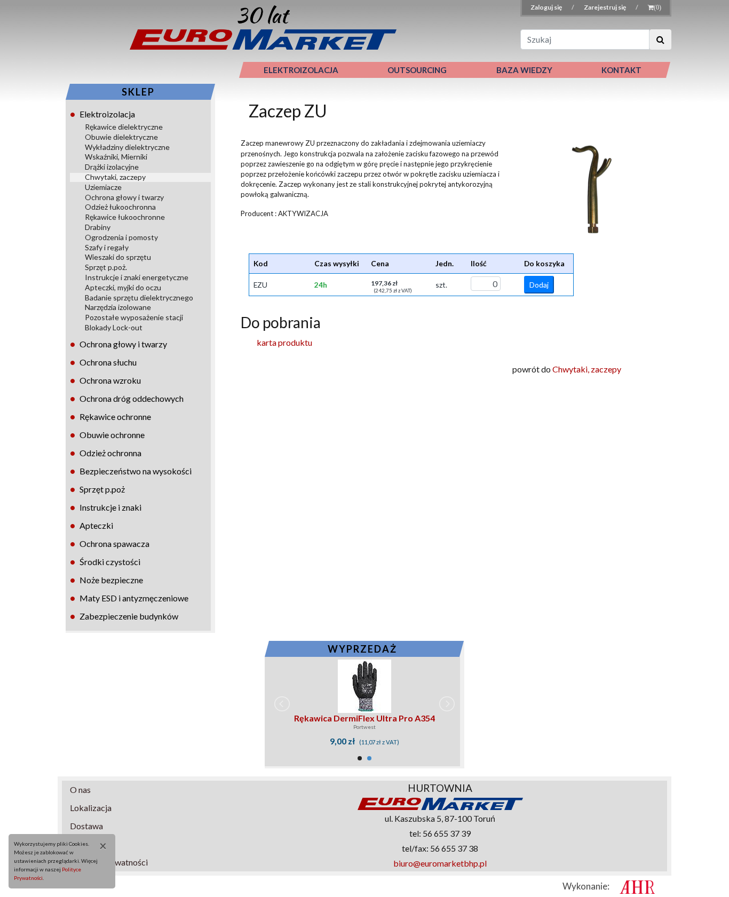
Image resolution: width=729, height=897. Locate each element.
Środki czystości (110, 562)
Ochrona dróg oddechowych (132, 398)
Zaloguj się (546, 7)
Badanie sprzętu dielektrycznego (139, 297)
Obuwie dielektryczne (121, 136)
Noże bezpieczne (111, 580)
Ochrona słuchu (108, 362)
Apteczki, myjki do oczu (123, 287)
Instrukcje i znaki (110, 507)
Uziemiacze (103, 187)
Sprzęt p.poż (102, 489)
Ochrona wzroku (110, 380)
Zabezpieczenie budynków (129, 616)
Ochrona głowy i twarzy (124, 197)
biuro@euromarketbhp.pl (440, 863)
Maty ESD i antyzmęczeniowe (134, 598)
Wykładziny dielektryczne (127, 147)
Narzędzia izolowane (118, 307)
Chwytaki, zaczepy (115, 176)
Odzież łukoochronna (120, 206)
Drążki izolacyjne (112, 166)
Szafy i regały (107, 247)
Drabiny (97, 227)
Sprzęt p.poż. (106, 267)
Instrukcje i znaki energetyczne (136, 277)
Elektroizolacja (107, 114)
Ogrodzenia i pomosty (121, 237)
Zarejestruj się (605, 7)
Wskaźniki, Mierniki (116, 156)
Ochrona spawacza (114, 543)
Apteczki (96, 525)
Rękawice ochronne (115, 416)
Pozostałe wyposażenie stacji (134, 317)
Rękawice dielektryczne (124, 126)
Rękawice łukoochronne (125, 216)
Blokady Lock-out (113, 327)
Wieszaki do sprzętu (118, 256)
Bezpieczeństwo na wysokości (136, 471)
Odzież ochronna (110, 453)
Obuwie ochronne (112, 435)
